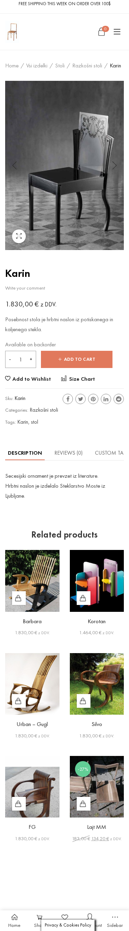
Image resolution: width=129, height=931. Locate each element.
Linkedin (106, 399)
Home (12, 65)
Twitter (80, 399)
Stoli (60, 65)
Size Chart (81, 379)
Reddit (119, 399)
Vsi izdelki (36, 65)
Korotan (97, 621)
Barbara (32, 621)
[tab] (25, 452)
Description (25, 453)
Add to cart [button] (19, 598)
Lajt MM (96, 826)
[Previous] (15, 165)
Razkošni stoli (87, 65)
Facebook (68, 399)
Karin (22, 422)
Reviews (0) (68, 453)
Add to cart (80, 359)
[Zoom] (19, 236)
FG (32, 826)
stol (34, 422)
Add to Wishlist (31, 379)
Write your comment (25, 288)
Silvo (97, 724)
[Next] (113, 165)
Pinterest (93, 399)
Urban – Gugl (32, 724)
